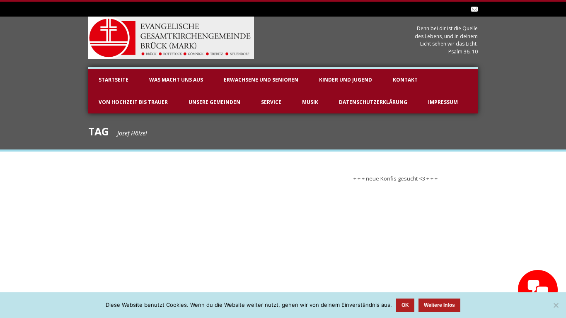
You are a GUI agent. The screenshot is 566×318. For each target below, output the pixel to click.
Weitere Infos (439, 305)
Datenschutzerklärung (373, 102)
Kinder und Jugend (345, 79)
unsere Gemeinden (214, 102)
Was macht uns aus (176, 79)
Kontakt (405, 79)
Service (271, 102)
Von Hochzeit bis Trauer (133, 102)
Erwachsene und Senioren (261, 79)
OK (405, 305)
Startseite (113, 79)
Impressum (443, 102)
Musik (310, 102)
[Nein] (555, 305)
